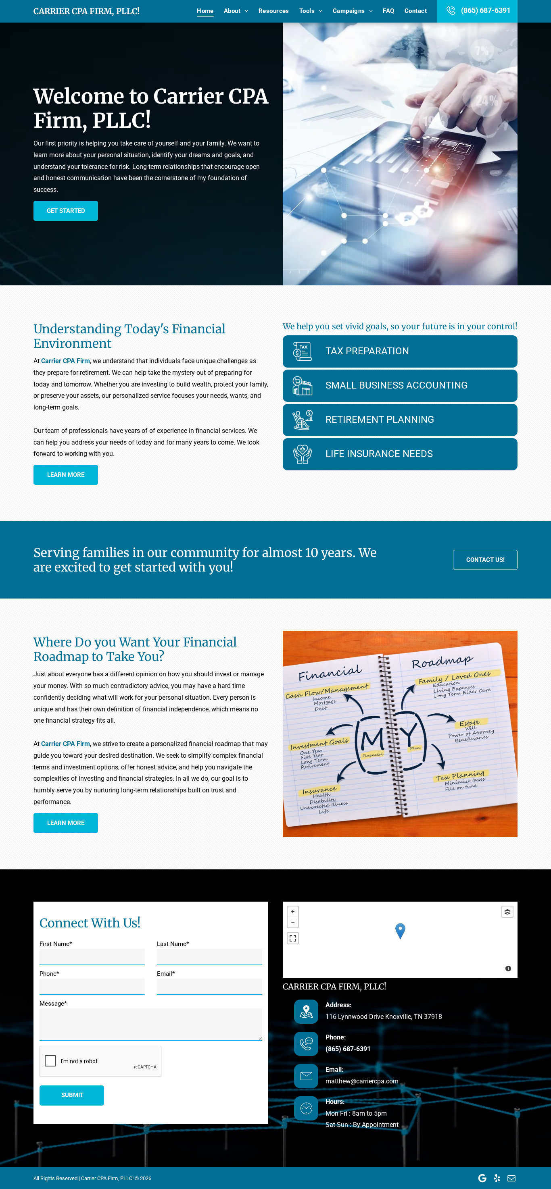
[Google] (482, 1178)
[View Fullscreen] (293, 938)
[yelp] (497, 1178)
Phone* (49, 973)
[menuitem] (200, 11)
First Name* (56, 944)
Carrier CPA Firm (65, 361)
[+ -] (400, 940)
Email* (166, 973)
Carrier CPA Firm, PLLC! (86, 11)
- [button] (293, 922)
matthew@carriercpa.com (362, 1081)
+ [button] (293, 911)
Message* (53, 1003)
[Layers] (507, 911)
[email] (511, 1178)
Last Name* (173, 944)
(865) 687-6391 (486, 10)
